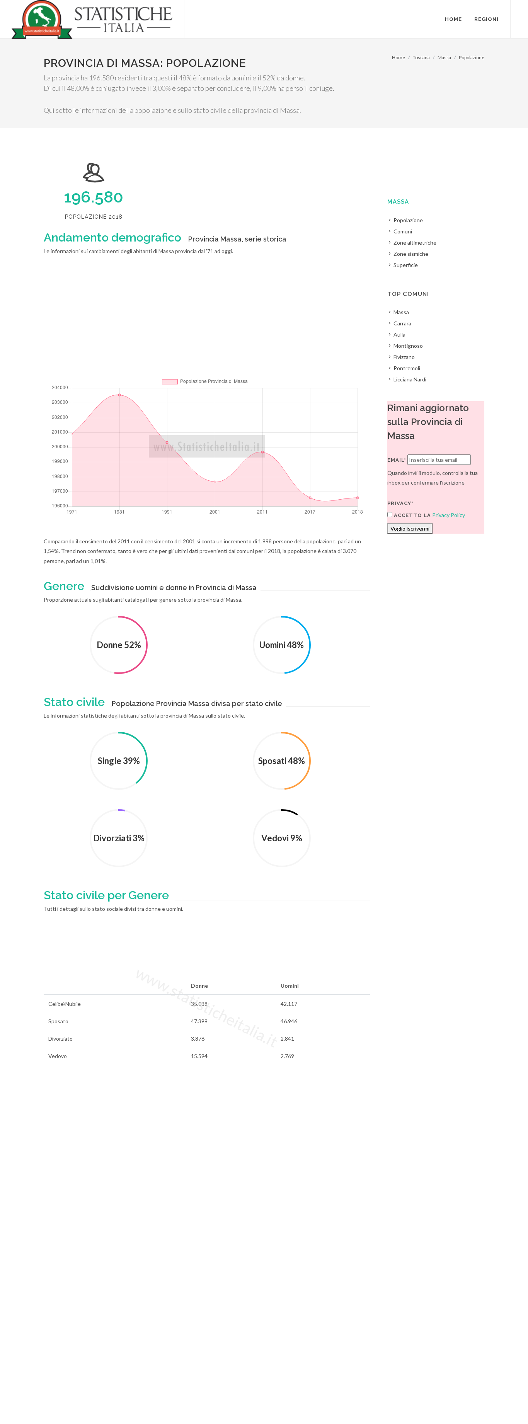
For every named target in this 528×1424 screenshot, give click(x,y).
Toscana (421, 57)
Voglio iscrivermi (409, 528)
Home (398, 57)
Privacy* (400, 503)
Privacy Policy (448, 515)
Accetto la (411, 515)
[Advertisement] (207, 321)
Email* (396, 460)
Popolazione (471, 57)
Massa (444, 57)
